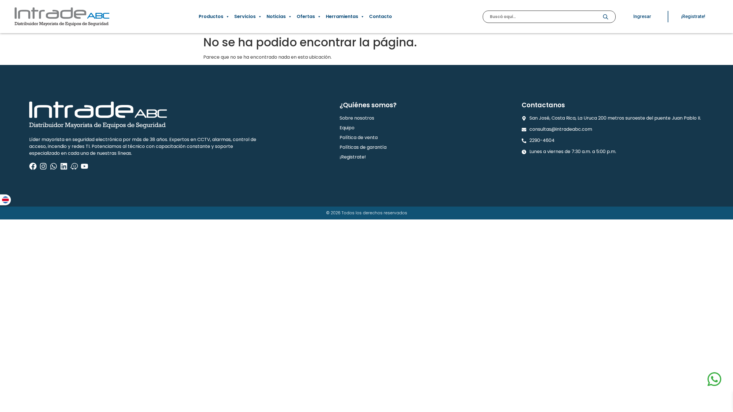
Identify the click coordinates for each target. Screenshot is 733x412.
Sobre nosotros (357, 118)
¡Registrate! (353, 157)
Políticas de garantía (363, 147)
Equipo (347, 127)
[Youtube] (84, 166)
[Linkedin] (64, 166)
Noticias (276, 16)
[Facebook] (33, 166)
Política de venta (359, 137)
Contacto (380, 16)
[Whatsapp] (53, 166)
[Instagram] (43, 166)
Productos (211, 16)
